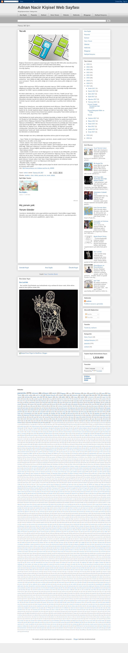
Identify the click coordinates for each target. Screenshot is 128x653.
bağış (59, 429)
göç (20, 409)
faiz (69, 397)
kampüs (19, 546)
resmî (66, 580)
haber (29, 533)
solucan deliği (69, 589)
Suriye (60, 426)
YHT (61, 488)
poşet (34, 442)
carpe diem (71, 509)
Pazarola (34, 15)
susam (27, 593)
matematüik (38, 562)
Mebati (71, 473)
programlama (85, 419)
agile (56, 491)
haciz (34, 533)
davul (50, 415)
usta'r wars (95, 604)
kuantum (103, 399)
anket (48, 495)
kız (31, 558)
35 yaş (62, 451)
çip (106, 411)
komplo (62, 439)
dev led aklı (29, 513)
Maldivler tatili (21, 473)
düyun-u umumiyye (22, 433)
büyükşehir (20, 509)
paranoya (60, 575)
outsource (80, 573)
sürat (99, 593)
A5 (96, 451)
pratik (34, 578)
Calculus (28, 458)
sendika (55, 586)
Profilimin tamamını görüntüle (93, 304)
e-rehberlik (66, 518)
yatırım (20, 448)
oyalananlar (92, 573)
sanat (41, 411)
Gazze (51, 424)
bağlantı (86, 500)
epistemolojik (64, 522)
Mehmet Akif (87, 473)
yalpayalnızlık (21, 611)
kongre (101, 417)
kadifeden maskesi (29, 544)
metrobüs (65, 419)
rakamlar (107, 578)
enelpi (36, 522)
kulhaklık (91, 553)
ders (19, 513)
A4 (93, 451)
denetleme (88, 511)
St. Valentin (33, 482)
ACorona (107, 451)
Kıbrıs (100, 469)
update (85, 446)
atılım (85, 497)
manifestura (90, 560)
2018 (88, 83)
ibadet (38, 437)
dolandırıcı (37, 517)
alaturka (68, 493)
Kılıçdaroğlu (106, 469)
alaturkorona (74, 493)
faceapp (67, 524)
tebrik (75, 596)
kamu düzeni (30, 546)
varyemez (20, 607)
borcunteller (95, 506)
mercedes (62, 564)
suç (31, 593)
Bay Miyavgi (106, 455)
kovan (109, 551)
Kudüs (48, 469)
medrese (36, 564)
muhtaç (68, 567)
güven (77, 531)
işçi (92, 542)
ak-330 (101, 491)
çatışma (107, 448)
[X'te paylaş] (58, 173)
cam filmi (48, 509)
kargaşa (104, 546)
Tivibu (85, 484)
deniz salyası (95, 511)
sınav (92, 404)
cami (42, 408)
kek (54, 439)
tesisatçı (62, 600)
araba (103, 413)
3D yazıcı (68, 451)
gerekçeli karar (105, 527)
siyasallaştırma (97, 587)
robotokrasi (20, 582)
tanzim (72, 420)
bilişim (33, 415)
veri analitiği (64, 607)
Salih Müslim (34, 480)
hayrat (93, 535)
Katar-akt (93, 468)
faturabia (92, 524)
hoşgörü (69, 537)
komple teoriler (33, 551)
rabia (53, 442)
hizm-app (58, 537)
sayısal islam (91, 584)
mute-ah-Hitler (81, 567)
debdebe (50, 431)
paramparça (53, 575)
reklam (63, 442)
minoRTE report (69, 566)
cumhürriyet (41, 511)
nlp (44, 571)
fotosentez (106, 526)
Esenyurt (64, 462)
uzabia (107, 604)
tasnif (20, 596)
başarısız (97, 500)
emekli (19, 404)
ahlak (73, 491)
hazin (109, 535)
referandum (105, 419)
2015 (88, 138)
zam (70, 393)
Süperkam (91, 482)
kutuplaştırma (93, 555)
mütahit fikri (65, 569)
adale (90, 489)
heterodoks (106, 435)
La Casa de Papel (39, 471)
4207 (78, 451)
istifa (82, 437)
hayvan (77, 435)
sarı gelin (26, 584)
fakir (82, 524)
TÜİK (98, 395)
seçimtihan (28, 587)
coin (36, 511)
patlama (101, 575)
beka (19, 408)
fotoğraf (98, 433)
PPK (102, 477)
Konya (80, 424)
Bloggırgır (87, 15)
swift (40, 593)
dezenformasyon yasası (79, 431)
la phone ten (46, 558)
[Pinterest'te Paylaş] (62, 173)
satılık (107, 442)
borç (50, 400)
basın (107, 406)
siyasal (82, 587)
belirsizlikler (66, 502)
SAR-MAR (93, 478)
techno (88, 596)
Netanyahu (80, 475)
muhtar (55, 567)
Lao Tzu (53, 471)
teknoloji (27, 397)
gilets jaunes (70, 529)
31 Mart (57, 451)
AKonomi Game (42, 453)
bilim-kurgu (76, 429)
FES (73, 462)
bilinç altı (79, 504)
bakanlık (92, 498)
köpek (54, 557)
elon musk (62, 400)
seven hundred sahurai (81, 586)
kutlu (68, 555)
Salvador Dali (41, 480)
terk (28, 600)
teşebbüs (72, 600)
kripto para (51, 553)
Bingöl (69, 457)
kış (34, 558)
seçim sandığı (21, 587)
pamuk (19, 442)
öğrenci (40, 406)
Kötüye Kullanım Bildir (87, 378)
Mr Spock (51, 475)
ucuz (76, 446)
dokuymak (30, 517)
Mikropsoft (26, 475)
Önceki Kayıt (73, 267)
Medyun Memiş (78, 473)
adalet (98, 397)
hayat (34, 417)
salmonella (90, 582)
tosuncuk (43, 446)
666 (90, 451)
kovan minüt (22, 553)
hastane (32, 404)
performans (36, 577)
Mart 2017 (91, 126)
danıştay (44, 431)
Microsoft (70, 413)
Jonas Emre (26, 468)
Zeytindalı (34, 489)
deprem (50, 397)
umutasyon (77, 604)
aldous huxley (88, 493)
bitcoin (38, 415)
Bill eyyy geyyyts (51, 457)
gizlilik (89, 529)
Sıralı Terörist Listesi (100, 148)
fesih (38, 526)
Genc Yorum (55, 15)
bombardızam (87, 506)
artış (84, 495)
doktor (91, 402)
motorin (24, 567)
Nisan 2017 (92, 124)
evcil (19, 524)
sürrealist (24, 595)
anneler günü (55, 495)
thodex (99, 600)
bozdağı (19, 508)
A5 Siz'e (101, 451)
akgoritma (52, 428)
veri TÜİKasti (49, 607)
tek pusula (102, 596)
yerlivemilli (37, 448)
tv (32, 604)
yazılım (101, 611)
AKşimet (50, 453)
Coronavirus (90, 397)
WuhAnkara (26, 488)
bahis (87, 498)
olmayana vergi (21, 573)
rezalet (94, 580)
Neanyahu (73, 475)
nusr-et (58, 571)
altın (71, 428)
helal (27, 537)
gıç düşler (105, 531)
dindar (51, 515)
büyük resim (68, 402)
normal (53, 571)
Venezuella (84, 486)
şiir (49, 406)
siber (39, 420)
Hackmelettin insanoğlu (37, 466)
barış (69, 500)
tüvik (66, 604)
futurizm (103, 433)
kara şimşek (92, 546)
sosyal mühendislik (86, 444)
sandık (47, 411)
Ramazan (83, 406)
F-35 (38, 424)
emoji (55, 433)
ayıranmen (32, 498)
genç (37, 435)
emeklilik (102, 520)
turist (57, 446)
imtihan (56, 437)
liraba (76, 558)
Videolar (66, 15)
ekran (59, 520)
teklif (39, 598)
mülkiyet (31, 569)
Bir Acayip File (98, 163)
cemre (82, 509)
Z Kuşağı (35, 428)
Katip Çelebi (26, 469)
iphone (82, 540)
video (109, 446)
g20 (39, 527)
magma (25, 560)
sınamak (46, 595)
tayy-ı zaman (43, 596)
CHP (23, 458)
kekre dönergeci (82, 547)
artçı (80, 495)
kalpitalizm (82, 544)
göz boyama (41, 531)
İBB (44, 397)
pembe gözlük (28, 577)
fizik (92, 408)
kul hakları (77, 553)
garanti (23, 435)
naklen (91, 569)
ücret (36, 449)
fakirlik (86, 433)
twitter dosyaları (38, 604)
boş (92, 429)
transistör (49, 446)
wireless (47, 609)
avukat (89, 497)
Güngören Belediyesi (100, 464)
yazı (25, 448)
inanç (107, 538)
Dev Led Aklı (23, 282)
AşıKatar (74, 455)
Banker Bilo (94, 455)
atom (37, 429)
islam (108, 540)
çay (23, 402)
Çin (25, 422)
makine (48, 560)
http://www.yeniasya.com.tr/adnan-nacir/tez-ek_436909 (38, 168)
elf (74, 520)
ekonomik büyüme (32, 520)
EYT (107, 460)
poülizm (29, 578)
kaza (53, 547)
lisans (81, 558)
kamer (88, 544)
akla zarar (34, 493)
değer (104, 513)
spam (30, 591)
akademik (107, 491)
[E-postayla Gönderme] (50, 172)
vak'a (64, 606)
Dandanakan (38, 460)
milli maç (54, 566)
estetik (99, 522)
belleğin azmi (83, 502)
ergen (64, 433)
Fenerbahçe (102, 462)
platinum (70, 577)
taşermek (65, 596)
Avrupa (78, 422)
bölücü (71, 508)
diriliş (68, 515)
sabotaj (50, 582)
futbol (96, 408)
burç (53, 508)
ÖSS (95, 448)
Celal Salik (34, 458)
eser (72, 433)
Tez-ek (90, 115)
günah (56, 435)
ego (85, 518)
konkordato (69, 439)
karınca (31, 547)
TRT (86, 413)
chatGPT (98, 509)
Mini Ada (33, 475)
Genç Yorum (88, 337)
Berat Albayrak (27, 457)
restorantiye (72, 580)
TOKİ (32, 484)
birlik (61, 506)
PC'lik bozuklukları (86, 477)
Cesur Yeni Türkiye (60, 458)
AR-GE (69, 422)
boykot (32, 408)
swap (49, 420)
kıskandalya (107, 557)
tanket (83, 595)
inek (61, 417)
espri (95, 522)
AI (65, 422)
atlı (81, 497)
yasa (29, 406)
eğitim (63, 397)
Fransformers (28, 464)
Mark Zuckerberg (35, 473)
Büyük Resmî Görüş (100, 236)
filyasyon (88, 526)
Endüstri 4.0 (34, 462)
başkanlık (65, 429)
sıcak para (39, 595)
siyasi (58, 411)
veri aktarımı (56, 607)
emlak (86, 415)
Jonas (20, 468)
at (108, 413)
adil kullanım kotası (30, 491)
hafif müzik (49, 533)
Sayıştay (56, 426)
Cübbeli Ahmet (26, 460)
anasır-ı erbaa (42, 495)
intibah (67, 540)
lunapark (90, 558)
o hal (67, 571)
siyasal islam (89, 587)
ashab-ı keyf (20, 497)
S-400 (83, 478)
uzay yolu (32, 606)
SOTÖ (107, 478)
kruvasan (65, 553)
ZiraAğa (40, 489)
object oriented (74, 571)
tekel (20, 598)
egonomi (96, 518)
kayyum (38, 439)
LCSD (27, 471)
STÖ (28, 480)
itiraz (67, 542)
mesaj (59, 419)
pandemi (20, 411)
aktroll (49, 402)
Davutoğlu (65, 460)
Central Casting (50, 458)
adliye (38, 491)
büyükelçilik (106, 508)
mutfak (88, 567)
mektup (45, 440)
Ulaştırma (29, 486)
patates (24, 442)
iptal (87, 540)
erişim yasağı (77, 522)
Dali (32, 460)
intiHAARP (61, 540)
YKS (91, 413)
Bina (65, 457)
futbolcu (19, 527)
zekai (80, 448)
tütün (61, 604)
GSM (43, 464)
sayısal (19, 444)
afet (39, 428)
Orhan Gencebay (35, 477)
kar (109, 437)
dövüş (79, 517)
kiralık (95, 417)
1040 (59, 449)
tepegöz (103, 598)
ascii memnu (93, 495)
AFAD (19, 453)
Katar (53, 406)
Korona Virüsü (63, 399)
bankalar (32, 500)
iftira (48, 437)
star (59, 591)
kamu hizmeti (45, 546)
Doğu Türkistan (86, 460)
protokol (65, 578)
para (103, 393)
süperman (87, 593)
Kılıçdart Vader (21, 471)
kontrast (67, 551)
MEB (64, 413)
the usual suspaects (91, 600)
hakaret (65, 533)
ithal (86, 437)
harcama (97, 533)
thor (104, 600)
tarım (77, 420)
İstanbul (36, 422)
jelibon (96, 542)
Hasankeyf (64, 466)
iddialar (107, 537)
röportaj (29, 582)
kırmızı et (94, 557)
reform (19, 420)
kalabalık (61, 544)
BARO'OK (84, 455)
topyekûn (38, 602)
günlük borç (66, 531)
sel (43, 444)
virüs (97, 393)
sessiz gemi (71, 586)
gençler (25, 404)
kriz (59, 404)
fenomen (33, 526)
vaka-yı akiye (75, 606)
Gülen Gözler (73, 464)
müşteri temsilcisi (84, 569)
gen (88, 527)
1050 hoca (65, 449)
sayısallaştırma (99, 584)
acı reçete (70, 489)
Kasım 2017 (92, 91)
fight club (56, 526)
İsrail (45, 406)
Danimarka (52, 460)
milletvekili (91, 409)
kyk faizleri (48, 557)
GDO (39, 464)
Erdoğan (53, 413)
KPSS (67, 424)
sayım (84, 584)
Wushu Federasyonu (53, 488)
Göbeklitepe (55, 464)
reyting (85, 580)
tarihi (104, 595)
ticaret (104, 420)
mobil (71, 419)
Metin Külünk (102, 473)
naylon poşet (98, 569)
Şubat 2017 (92, 129)
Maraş (27, 473)
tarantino (95, 595)
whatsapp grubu (36, 609)
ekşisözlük (40, 433)
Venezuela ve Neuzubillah (74, 486)
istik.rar (47, 542)
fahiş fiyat (77, 524)
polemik (88, 577)
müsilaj (40, 569)
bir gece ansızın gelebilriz (45, 506)
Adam (68, 453)
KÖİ (85, 424)
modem (99, 566)
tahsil (66, 420)
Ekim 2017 (91, 94)
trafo (73, 602)
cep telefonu (107, 429)
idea (19, 538)
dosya (55, 517)
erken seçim (84, 522)
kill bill (35, 549)
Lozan (93, 424)
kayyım (43, 439)
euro (108, 522)
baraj (47, 500)
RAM (67, 478)
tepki (25, 600)
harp (19, 535)
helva (31, 537)
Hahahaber (77, 393)
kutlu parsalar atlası (76, 555)
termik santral (34, 600)
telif (35, 446)
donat (51, 517)
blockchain (74, 506)
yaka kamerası (73, 609)
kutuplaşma (85, 555)
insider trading (34, 540)
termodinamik (42, 600)
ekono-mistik (106, 518)
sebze (27, 586)
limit (63, 558)
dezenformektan (97, 513)
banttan (38, 500)
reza (90, 580)
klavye (78, 549)
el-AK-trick (70, 520)
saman (96, 442)
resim (67, 442)
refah (32, 580)
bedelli (102, 500)
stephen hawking (97, 444)
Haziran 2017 (92, 118)
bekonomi (36, 502)
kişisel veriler (67, 409)
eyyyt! (50, 524)
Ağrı (69, 455)
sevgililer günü (91, 586)
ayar (20, 498)
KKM (63, 424)
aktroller (50, 493)
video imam (103, 607)
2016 (88, 135)
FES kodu (78, 462)
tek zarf (108, 596)
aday (89, 406)
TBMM (65, 426)
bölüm (96, 429)
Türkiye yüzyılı (103, 484)
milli (69, 440)
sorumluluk (86, 589)
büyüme (101, 429)
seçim (54, 393)
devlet (75, 402)
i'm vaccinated (97, 537)
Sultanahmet (53, 482)
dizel (94, 515)
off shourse (82, 571)
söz (58, 593)
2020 (88, 78)
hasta (47, 535)
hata (30, 417)
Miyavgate (38, 475)
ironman (95, 540)
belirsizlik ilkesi (59, 502)
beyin (61, 402)
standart (54, 591)
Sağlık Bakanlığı (56, 480)
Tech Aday (50, 484)
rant (102, 400)
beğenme (52, 504)
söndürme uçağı (52, 593)
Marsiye (49, 473)
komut (49, 551)
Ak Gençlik (74, 453)
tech (79, 596)
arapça (76, 495)
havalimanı (68, 535)
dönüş (99, 431)
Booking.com (76, 457)
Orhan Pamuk (66, 477)
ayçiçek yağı (26, 498)
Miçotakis (45, 475)
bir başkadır (105, 504)
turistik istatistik (105, 602)
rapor (93, 419)
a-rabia (49, 489)
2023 (88, 69)
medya (53, 419)
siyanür (73, 444)
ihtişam (34, 538)
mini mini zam (61, 566)
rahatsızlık (100, 578)
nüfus (63, 571)
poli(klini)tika (94, 577)
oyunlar (98, 573)
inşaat (75, 400)
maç (35, 440)
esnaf (90, 522)
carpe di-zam (64, 509)
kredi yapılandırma (43, 553)
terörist (95, 420)
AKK (35, 453)
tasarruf (108, 595)
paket (107, 409)
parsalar (84, 575)
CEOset (107, 457)
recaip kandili (26, 580)
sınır (104, 444)
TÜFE (93, 426)
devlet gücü (49, 513)
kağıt (63, 547)
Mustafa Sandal (65, 475)
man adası (59, 560)
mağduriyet (84, 562)
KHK (59, 413)
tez (45, 175)
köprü (19, 419)
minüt (85, 566)
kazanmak (49, 439)
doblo (19, 517)
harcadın (91, 533)
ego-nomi (90, 518)
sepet (60, 586)
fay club (98, 524)
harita (107, 533)
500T (86, 451)
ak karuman (95, 491)
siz (18, 589)
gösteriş (31, 531)
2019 (88, 80)
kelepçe (89, 547)
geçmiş (63, 529)
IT (54, 424)
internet (69, 400)
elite (78, 520)
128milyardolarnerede (92, 449)
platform (64, 577)
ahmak (82, 491)
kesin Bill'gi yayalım (27, 549)
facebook (96, 415)
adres (42, 491)
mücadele (106, 567)
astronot (27, 429)
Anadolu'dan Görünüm (27, 455)
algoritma (97, 413)
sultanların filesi (91, 591)
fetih (42, 526)
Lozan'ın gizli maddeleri (71, 471)
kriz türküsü (58, 553)
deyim (68, 513)
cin (23, 431)
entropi (58, 522)
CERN (19, 458)
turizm (19, 604)
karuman (26, 547)
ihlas (30, 538)
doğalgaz (98, 402)
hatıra (56, 535)
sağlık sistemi (21, 586)
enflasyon (45, 393)
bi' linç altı (65, 504)
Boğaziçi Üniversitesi (101, 422)
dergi (108, 511)
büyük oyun (85, 508)
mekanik (51, 564)
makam (31, 419)
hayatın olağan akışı (85, 535)
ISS (105, 466)
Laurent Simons (60, 471)
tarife (100, 595)
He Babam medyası (73, 466)
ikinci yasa (53, 538)
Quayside (62, 478)
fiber (51, 526)
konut (74, 409)
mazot (69, 562)
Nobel (109, 424)
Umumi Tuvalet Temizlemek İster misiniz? (94, 106)
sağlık (31, 444)
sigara (57, 587)
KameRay (63, 468)
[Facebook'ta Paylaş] (60, 173)
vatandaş (97, 446)
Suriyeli (60, 482)
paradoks (40, 575)
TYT (77, 426)
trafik (61, 602)
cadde (30, 509)
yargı (24, 406)
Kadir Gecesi (51, 468)
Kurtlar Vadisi (82, 469)
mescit (79, 564)
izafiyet (71, 542)
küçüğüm (88, 557)
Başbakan (20, 457)
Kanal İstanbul (74, 424)
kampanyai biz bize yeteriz (103, 544)
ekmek (79, 408)
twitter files (46, 604)
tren (84, 602)
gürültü (72, 531)
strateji (75, 591)
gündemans (58, 531)
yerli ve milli (39, 395)
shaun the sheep (42, 587)
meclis (84, 409)
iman (74, 538)
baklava (98, 498)
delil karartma (73, 511)
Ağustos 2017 (92, 99)
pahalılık (75, 404)
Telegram (57, 484)
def (63, 511)
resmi (72, 442)
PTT (106, 477)
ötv (26, 449)
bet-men (96, 502)
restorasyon (79, 580)
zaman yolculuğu (73, 448)
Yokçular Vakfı (93, 488)
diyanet (62, 415)
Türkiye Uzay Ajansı (100, 426)
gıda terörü (87, 531)
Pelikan (77, 406)
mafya (20, 560)
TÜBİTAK (90, 484)
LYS (32, 471)
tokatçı (27, 602)
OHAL (70, 406)
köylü (63, 557)
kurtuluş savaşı (55, 555)
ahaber (61, 491)
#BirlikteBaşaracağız (51, 449)
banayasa (20, 500)
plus (75, 577)
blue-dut (80, 506)
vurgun (29, 609)
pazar (26, 411)
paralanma (46, 575)
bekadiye (21, 502)
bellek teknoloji (74, 502)
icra (103, 537)
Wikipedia (20, 488)
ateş (73, 497)
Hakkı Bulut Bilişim (48, 466)
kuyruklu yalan (101, 555)
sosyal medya (28, 395)
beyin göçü (25, 408)
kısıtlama (91, 439)
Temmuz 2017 (93, 102)
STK (24, 480)
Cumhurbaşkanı (27, 413)
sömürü (44, 593)
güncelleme (62, 435)
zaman (101, 411)
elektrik (55, 400)
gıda (82, 531)
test (38, 446)
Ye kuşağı (73, 488)
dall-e (55, 511)
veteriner (88, 607)
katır (40, 547)
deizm (67, 511)
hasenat (36, 535)
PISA (93, 477)
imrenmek (98, 538)
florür (97, 526)
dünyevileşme (106, 431)
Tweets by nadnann (90, 327)
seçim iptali (106, 586)
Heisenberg (83, 466)
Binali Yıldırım (91, 422)
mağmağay (20, 564)
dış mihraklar (51, 518)
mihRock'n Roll (21, 566)
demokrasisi (81, 511)
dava (47, 408)
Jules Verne (33, 468)
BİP (108, 422)
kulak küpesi (84, 553)
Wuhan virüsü (43, 488)
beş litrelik (59, 504)
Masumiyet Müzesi (57, 473)
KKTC (44, 468)
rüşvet (34, 582)
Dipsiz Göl (71, 460)
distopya (56, 415)
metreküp (96, 564)
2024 (88, 67)
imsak (103, 538)
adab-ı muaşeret (83, 489)
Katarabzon (106, 468)
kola (83, 549)
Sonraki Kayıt (24, 267)
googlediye (94, 529)
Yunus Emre (107, 488)
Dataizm (59, 460)
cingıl (108, 509)
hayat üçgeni (76, 535)
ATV (60, 453)
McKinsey (65, 473)
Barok (100, 455)
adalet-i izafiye (105, 489)
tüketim (66, 446)
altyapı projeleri (101, 493)
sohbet (53, 589)
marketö (19, 440)
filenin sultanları (80, 526)
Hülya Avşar (95, 466)
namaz (86, 440)
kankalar (58, 546)
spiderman (36, 591)
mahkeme (106, 439)
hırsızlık (90, 537)
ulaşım (80, 446)
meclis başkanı (28, 564)
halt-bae (74, 533)
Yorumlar (90, 317)
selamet (42, 586)
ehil (100, 518)
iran (91, 540)
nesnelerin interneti (27, 571)
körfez (59, 557)
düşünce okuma (36, 518)
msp (29, 567)
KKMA (39, 468)
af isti (47, 491)
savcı (34, 420)
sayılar (79, 584)
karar (29, 439)
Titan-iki (70, 484)
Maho (101, 471)
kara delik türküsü (77, 546)
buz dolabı (58, 508)
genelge (93, 527)
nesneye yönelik (38, 571)
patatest (96, 575)
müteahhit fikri (80, 440)
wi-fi (43, 609)
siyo (103, 587)
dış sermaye (59, 518)
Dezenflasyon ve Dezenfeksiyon (99, 266)
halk (69, 533)
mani (70, 560)
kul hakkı (71, 553)
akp (93, 395)
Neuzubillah (93, 475)
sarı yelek (102, 442)
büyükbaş (99, 508)
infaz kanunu (21, 540)
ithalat (57, 542)
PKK (98, 477)
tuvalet (28, 604)
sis (78, 587)
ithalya (62, 542)
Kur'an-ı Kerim (59, 469)
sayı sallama (73, 584)
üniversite (75, 395)
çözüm (30, 422)
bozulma (31, 508)
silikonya (70, 587)
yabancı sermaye (64, 609)
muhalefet (40, 567)
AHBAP (30, 453)
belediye (105, 395)
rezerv (21, 400)
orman (49, 573)
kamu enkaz (38, 546)
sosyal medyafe (102, 589)
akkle (28, 493)
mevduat (102, 564)
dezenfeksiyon (75, 513)
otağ (64, 573)
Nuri (105, 475)
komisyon (26, 551)
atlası (77, 497)
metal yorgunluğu (62, 440)
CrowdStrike (100, 458)
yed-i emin (41, 613)
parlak (79, 575)
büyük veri (92, 508)
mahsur (37, 560)
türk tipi (57, 604)
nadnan (21, 194)
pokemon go (81, 577)
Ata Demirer (54, 455)
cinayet (103, 509)
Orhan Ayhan (26, 477)
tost (57, 602)
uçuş (56, 606)
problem (87, 404)
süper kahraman (58, 420)
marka (104, 560)
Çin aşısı (90, 448)
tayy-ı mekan (36, 596)
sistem (107, 400)
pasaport (90, 575)
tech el (83, 596)
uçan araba (44, 606)
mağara (40, 440)
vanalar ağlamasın (92, 606)
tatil (24, 596)
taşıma (70, 596)
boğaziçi (87, 429)
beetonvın (108, 500)
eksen (64, 520)
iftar (26, 538)
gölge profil (20, 531)
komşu (53, 551)
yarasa (42, 611)
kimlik (89, 417)
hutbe (23, 437)
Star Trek (40, 482)
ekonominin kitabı (52, 520)
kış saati (39, 558)
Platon (50, 478)
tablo (108, 444)
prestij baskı (48, 578)
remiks (41, 580)
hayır (105, 535)
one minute (38, 573)
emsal (23, 522)
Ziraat (45, 489)
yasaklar (75, 611)
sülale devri (72, 593)
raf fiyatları (94, 578)
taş (54, 596)
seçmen (34, 587)
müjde (69, 404)
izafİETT (76, 542)
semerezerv (49, 586)
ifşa (57, 417)
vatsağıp (26, 607)
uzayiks (38, 606)
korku (75, 439)
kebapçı (68, 547)
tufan (99, 602)
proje (54, 578)
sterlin (70, 591)
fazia (109, 524)
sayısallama (25, 444)
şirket (44, 449)
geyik (87, 395)
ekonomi (35, 393)
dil (44, 515)
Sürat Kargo (99, 482)
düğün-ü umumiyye (104, 517)
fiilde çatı (62, 526)
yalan (95, 411)
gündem (25, 409)
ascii (105, 428)
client (32, 175)
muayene (34, 567)
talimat (22, 446)
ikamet (39, 538)
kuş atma (33, 557)
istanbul (29, 542)
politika (29, 442)
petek (50, 577)
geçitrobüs (46, 529)
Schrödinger (65, 480)
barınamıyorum (62, 500)
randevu (58, 442)
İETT (40, 449)
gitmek (76, 529)
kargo (77, 417)
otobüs (68, 573)
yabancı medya (54, 609)
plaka (59, 577)
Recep (43, 426)
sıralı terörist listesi (54, 595)
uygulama (91, 446)
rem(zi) (36, 580)
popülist (24, 578)
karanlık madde (22, 439)
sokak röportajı (60, 589)
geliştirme (80, 527)
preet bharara (41, 578)
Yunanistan (100, 488)
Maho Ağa (106, 471)
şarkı (41, 422)
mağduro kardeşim (99, 562)
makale (42, 560)
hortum (64, 537)
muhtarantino (61, 567)
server (65, 586)
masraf (47, 419)
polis (106, 577)
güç (25, 417)
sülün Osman (80, 593)
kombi (107, 549)
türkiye (71, 446)
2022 (88, 72)
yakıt (80, 609)
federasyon (21, 526)
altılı (108, 493)
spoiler (41, 591)
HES (29, 466)
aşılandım (55, 498)
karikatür (83, 417)
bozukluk (25, 508)
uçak (26, 400)
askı (23, 429)
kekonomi (74, 547)
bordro (101, 506)
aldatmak (81, 493)
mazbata (64, 562)
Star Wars (46, 482)
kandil (48, 404)
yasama (81, 611)
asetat (99, 495)
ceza (20, 431)
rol (25, 582)
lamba (58, 558)
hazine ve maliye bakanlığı (95, 435)
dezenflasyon (69, 431)
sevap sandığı (54, 444)
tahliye (78, 595)
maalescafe (96, 558)
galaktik (43, 527)
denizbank (102, 511)
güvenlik (20, 417)
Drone (93, 460)
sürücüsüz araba (31, 595)
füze (108, 433)
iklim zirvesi (59, 538)
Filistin (31, 400)
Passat (29, 478)
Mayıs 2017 (92, 121)
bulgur (48, 508)
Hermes (89, 466)
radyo (85, 578)
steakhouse (64, 591)
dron (60, 517)
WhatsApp (106, 486)
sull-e (79, 591)
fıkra (24, 527)
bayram (48, 429)
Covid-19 (93, 458)
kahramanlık (54, 544)
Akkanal (80, 453)
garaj (19, 435)
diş (97, 515)
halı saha (80, 533)
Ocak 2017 (91, 132)
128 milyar (71, 449)
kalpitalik (76, 544)
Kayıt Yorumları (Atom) (51, 274)
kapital (63, 546)
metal (55, 440)
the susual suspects (80, 600)
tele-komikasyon (70, 598)
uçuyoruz (51, 606)
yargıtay (58, 611)
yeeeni (47, 613)
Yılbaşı (29, 428)
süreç (19, 595)
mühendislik (20, 569)
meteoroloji (89, 564)
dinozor (57, 515)
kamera (93, 544)
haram (85, 533)
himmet (45, 537)
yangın (30, 611)
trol (53, 446)
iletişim (69, 538)
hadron (43, 533)
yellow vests (61, 613)
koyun (79, 439)
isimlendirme (102, 540)
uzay (30, 399)
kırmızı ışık (100, 557)
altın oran (20, 495)
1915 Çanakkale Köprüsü (23, 451)
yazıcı (96, 611)
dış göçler (44, 518)
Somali (19, 482)
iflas (22, 538)
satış (54, 584)
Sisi (82, 413)
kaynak (44, 547)
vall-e (85, 606)
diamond (30, 515)
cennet (87, 509)
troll (108, 404)
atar (69, 497)
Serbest (43, 15)
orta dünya (100, 440)
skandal (79, 444)
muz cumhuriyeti (99, 567)
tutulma (23, 604)
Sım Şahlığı (106, 482)
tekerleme (25, 598)
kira (58, 439)
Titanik (80, 484)
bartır (56, 500)
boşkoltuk (38, 508)
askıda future (51, 497)
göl (108, 529)
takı (18, 446)
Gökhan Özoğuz (64, 464)
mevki (107, 564)
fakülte (86, 524)
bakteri (103, 498)
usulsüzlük (101, 604)
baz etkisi (54, 429)
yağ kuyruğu (22, 613)
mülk (26, 569)
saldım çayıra (74, 582)
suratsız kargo (21, 593)
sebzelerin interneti (34, 586)
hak (60, 533)
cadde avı (36, 509)
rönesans (91, 442)
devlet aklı (42, 513)
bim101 (90, 504)
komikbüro (20, 551)
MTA (92, 471)
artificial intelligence (83, 428)
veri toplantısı (81, 607)
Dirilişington (78, 460)
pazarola (41, 175)
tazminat (50, 596)
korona (54, 404)
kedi (60, 409)
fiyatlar (93, 526)
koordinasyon (81, 551)
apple (75, 428)
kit (48, 549)
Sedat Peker (72, 480)
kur (82, 395)
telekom (77, 598)
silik (65, 587)
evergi (22, 524)
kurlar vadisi (34, 555)
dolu (47, 517)
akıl (63, 428)
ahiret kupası (67, 491)
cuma (27, 431)
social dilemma (46, 589)
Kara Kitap (69, 468)
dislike (72, 515)
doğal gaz (72, 408)
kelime (94, 547)
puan (31, 411)
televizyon (76, 411)
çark (103, 448)
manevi (65, 560)
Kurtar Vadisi (74, 469)
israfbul (23, 542)
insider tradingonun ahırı (45, 540)
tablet (61, 595)
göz (35, 531)
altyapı (66, 428)
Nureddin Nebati (22, 426)
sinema (68, 444)
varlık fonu (101, 606)
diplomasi (89, 431)
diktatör (40, 515)
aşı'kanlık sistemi (48, 498)
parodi (91, 393)
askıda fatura (43, 497)
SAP (87, 478)
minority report (78, 566)
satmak (49, 584)
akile (25, 493)
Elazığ (23, 462)
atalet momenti (63, 497)
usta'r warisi (88, 604)
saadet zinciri (40, 582)
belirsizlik (52, 502)
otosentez (74, 573)
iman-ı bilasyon (80, 538)
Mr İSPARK (57, 475)
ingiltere (27, 540)
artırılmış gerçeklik (94, 428)
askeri (31, 497)
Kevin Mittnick (34, 469)
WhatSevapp (99, 486)
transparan (78, 602)
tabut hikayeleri (72, 595)
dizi (87, 402)
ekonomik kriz (79, 415)
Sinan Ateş (92, 480)
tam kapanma (29, 446)
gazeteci (55, 527)
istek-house (35, 542)
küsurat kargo (81, 557)
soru (81, 589)
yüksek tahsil (54, 448)
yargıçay (64, 611)
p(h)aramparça (105, 573)
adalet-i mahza (21, 491)
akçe (55, 493)
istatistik (78, 437)
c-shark (26, 509)
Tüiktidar (96, 484)
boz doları (106, 506)
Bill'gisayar (59, 457)
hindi (50, 537)
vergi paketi (41, 607)
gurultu (104, 529)
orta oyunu (55, 573)
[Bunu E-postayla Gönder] (54, 173)
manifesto (75, 560)
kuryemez (63, 555)
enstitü (52, 522)
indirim (61, 437)
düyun (96, 517)
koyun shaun (30, 553)
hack (68, 435)
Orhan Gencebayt (45, 477)
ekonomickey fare (22, 520)
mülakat (78, 419)
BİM (98, 457)
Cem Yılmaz (42, 458)
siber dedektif (51, 587)
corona (44, 415)
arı (87, 495)
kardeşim (98, 546)
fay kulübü (104, 524)
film (88, 408)
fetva (46, 526)
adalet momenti (96, 489)
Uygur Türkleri (37, 486)
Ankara (36, 455)
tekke (34, 598)
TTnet (39, 484)
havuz (72, 435)
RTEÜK (72, 478)
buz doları (65, 508)
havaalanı (62, 535)
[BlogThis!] (56, 173)
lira (73, 558)
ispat (19, 542)
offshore (89, 571)
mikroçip (28, 566)
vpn (25, 609)
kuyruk (107, 417)
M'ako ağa (81, 471)
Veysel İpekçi (92, 486)
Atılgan (60, 455)
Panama (24, 478)
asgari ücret (105, 397)
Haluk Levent (57, 466)
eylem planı (80, 433)
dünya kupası (90, 517)
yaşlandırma (34, 613)
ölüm (22, 449)
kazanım (58, 547)
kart (33, 439)
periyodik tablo (44, 577)
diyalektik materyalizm (81, 515)
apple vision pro (64, 495)
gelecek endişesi (63, 527)
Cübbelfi (107, 458)
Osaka (78, 477)
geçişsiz (58, 529)
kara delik (54, 409)
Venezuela (63, 486)
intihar (66, 417)
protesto (59, 578)
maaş (75, 397)
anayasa (95, 406)
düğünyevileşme (21, 518)
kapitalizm (69, 546)
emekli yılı (96, 520)
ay (40, 429)
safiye (55, 582)
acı (65, 489)
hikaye (52, 417)
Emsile (28, 462)
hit (53, 537)
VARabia (52, 486)
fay (90, 433)
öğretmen (30, 449)
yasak (34, 406)
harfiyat (32, 409)
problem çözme (40, 442)
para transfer (33, 575)
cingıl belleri (20, 511)
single (75, 587)
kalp (71, 544)
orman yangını (100, 409)
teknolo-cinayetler (60, 598)
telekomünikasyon (85, 598)
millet (38, 566)
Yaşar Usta (66, 488)
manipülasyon (98, 560)
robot (81, 442)
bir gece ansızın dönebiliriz (31, 506)
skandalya (23, 589)
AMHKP (55, 453)
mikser (33, 566)
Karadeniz (87, 468)
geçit (41, 529)
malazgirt (53, 560)
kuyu (23, 557)
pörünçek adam (72, 578)
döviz (57, 397)
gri (99, 529)
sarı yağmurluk (34, 584)
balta (108, 498)
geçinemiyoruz (35, 529)
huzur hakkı (29, 437)
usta (83, 604)
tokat (22, 602)
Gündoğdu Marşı (82, 464)
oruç (60, 573)
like (101, 439)
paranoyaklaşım (68, 575)
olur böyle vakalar (30, 573)
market (82, 397)
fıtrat (28, 527)
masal (63, 404)
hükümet (79, 537)
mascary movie (30, 562)
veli (102, 446)
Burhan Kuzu (84, 457)
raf (89, 578)
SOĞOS (19, 480)
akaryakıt (20, 493)
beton (82, 399)
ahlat (78, 491)
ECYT (97, 460)
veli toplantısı (33, 607)
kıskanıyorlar (22, 558)
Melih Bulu (94, 473)
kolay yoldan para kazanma (92, 549)
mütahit (59, 569)
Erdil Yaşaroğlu (44, 413)
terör (19, 402)
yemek (67, 613)
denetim (56, 431)
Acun (64, 453)
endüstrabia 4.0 (30, 522)
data (60, 511)
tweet (61, 446)
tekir (30, 598)
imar (37, 409)
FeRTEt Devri (94, 462)
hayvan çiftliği (84, 435)
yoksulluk (47, 448)
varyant (107, 606)
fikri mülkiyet (71, 526)
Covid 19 (87, 458)
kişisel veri (72, 549)
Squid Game (25, 482)
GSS (47, 424)
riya (102, 580)
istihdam (42, 542)
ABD (62, 422)
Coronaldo (80, 458)
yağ (28, 448)
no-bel (48, 571)
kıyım (28, 558)
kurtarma (48, 555)
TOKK (27, 484)
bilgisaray (26, 415)
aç (37, 498)
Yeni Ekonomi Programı (82, 488)
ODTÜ (109, 475)
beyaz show (29, 504)
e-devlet (35, 433)
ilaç (65, 538)
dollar (43, 517)
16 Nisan (107, 449)
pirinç (55, 577)
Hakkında (76, 15)
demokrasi (53, 408)
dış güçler (39, 399)
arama (70, 495)
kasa (36, 547)
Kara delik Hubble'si (78, 468)
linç (69, 558)
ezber (55, 524)
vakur (81, 606)
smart (33, 589)
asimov (26, 497)
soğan (69, 411)
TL (73, 426)
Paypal (45, 478)
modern (19, 567)
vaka (69, 606)
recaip (98, 419)
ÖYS (99, 448)
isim (73, 437)
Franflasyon (20, 464)
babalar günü (81, 498)
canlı (53, 509)
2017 (88, 86)
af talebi (52, 491)
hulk (74, 537)
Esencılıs (58, 462)
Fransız (34, 464)
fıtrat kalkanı (33, 527)
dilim (47, 515)
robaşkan (107, 580)
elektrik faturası (48, 433)
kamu (24, 546)
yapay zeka (36, 397)
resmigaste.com (59, 580)
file (93, 433)
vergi (67, 395)
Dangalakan (45, 460)
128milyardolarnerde (80, 449)
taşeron (83, 420)
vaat (61, 606)
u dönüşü (70, 604)
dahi (47, 511)
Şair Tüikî (97, 280)
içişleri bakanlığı (96, 437)
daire (51, 511)
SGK (103, 478)
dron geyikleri (66, 517)
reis (24, 420)
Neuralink (87, 475)
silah (61, 587)
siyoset (107, 587)
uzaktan (19, 606)
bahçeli (56, 402)
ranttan (19, 580)
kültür (75, 557)
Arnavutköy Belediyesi (45, 455)
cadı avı (42, 509)
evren (27, 524)
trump (19, 406)
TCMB (19, 484)
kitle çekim (57, 549)
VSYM (57, 486)
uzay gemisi (25, 606)
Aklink (85, 453)
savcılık (63, 584)
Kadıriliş (57, 468)
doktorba (24, 517)
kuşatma (39, 557)
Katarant (20, 469)
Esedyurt (52, 462)
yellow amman (54, 613)
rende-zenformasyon (49, 580)
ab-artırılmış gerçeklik (58, 489)
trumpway (93, 602)
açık (41, 498)
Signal (87, 480)
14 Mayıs (101, 449)
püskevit (80, 578)
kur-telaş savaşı (26, 555)
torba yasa (83, 411)
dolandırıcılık (69, 415)
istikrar (52, 542)
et (75, 433)
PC (29, 426)
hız (35, 437)
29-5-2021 (27, 194)
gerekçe (98, 527)
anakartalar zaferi (33, 495)
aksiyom (45, 493)
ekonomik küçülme (42, 520)
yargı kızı (52, 611)
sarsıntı (20, 584)
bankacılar (26, 500)
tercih (89, 420)
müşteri (76, 569)
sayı (68, 584)
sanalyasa (101, 582)
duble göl (73, 517)
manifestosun (82, 560)
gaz (28, 435)
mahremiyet (31, 560)
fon (101, 526)
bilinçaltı (85, 504)
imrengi (92, 538)
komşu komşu (60, 551)
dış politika (106, 402)
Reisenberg (49, 426)
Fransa (42, 424)
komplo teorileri (42, 551)
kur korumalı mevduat (100, 553)
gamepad (49, 527)
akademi (27, 175)
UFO (108, 426)
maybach (58, 562)
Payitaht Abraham (37, 478)
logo (85, 558)
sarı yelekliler (42, 584)
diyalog (89, 515)
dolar (85, 393)
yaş (32, 448)
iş (102, 437)
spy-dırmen (47, 591)
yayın (85, 611)
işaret (88, 542)
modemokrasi (106, 566)
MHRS (87, 471)
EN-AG (102, 460)
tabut (65, 595)
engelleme (42, 522)
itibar (90, 437)
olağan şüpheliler (96, 571)
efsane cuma (79, 518)
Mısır (98, 424)
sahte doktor (61, 582)
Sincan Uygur (100, 480)
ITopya (108, 466)
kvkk (44, 557)
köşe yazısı (69, 557)
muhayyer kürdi (48, 567)
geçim (41, 435)
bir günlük (55, 506)
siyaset (20, 397)
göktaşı (51, 435)
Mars (27, 402)
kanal (72, 417)
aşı (34, 399)
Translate (99, 371)
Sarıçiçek (48, 480)
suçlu (35, 593)
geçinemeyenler (26, 529)
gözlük (52, 531)
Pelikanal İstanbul (36, 426)
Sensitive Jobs (80, 480)
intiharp (77, 540)
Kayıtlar (89, 314)
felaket (27, 526)
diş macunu (102, 515)
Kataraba (100, 468)
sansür (53, 411)
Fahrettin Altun (85, 462)
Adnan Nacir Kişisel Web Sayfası (48, 7)
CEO (102, 457)
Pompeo (56, 478)
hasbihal (30, 535)
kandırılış (52, 546)
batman (20, 415)
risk (98, 580)
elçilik (86, 520)
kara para (85, 546)
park (75, 575)
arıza (101, 428)
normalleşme (93, 440)
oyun (97, 400)
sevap (47, 444)
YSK (70, 399)
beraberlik (90, 502)
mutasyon (74, 567)
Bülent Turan (92, 457)
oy (93, 400)
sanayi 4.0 (108, 582)
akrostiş (40, 493)
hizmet (19, 437)
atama (32, 429)
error (68, 433)
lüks (79, 409)
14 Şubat (53, 422)
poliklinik (101, 577)
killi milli (40, 549)
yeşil (42, 448)
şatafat (46, 422)
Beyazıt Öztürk (36, 457)
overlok (86, 573)
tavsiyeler (29, 596)
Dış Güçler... (23, 192)
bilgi (71, 504)
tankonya (89, 595)
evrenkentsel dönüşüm (42, 524)
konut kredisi (74, 551)
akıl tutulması (61, 493)
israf (43, 404)
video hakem (95, 607)
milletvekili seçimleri (45, 566)
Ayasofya (84, 422)
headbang (21, 537)
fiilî (66, 526)
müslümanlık (53, 569)
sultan (84, 591)
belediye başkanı (44, 502)
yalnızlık (92, 609)
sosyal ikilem (93, 589)
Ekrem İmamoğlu (31, 424)
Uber (24, 486)
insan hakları (68, 437)
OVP (20, 477)
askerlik (36, 497)
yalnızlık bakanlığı (100, 609)
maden (25, 419)
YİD (20, 489)
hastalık (52, 535)
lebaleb (97, 439)
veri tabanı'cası (72, 607)
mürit (36, 569)
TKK (23, 484)
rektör (29, 420)
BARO (78, 455)
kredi (35, 553)
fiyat (46, 399)
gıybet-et (99, 531)
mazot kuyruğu (76, 562)
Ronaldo (78, 478)
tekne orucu (44, 598)
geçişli (52, 529)
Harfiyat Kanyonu (101, 15)
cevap (92, 509)
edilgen (72, 518)
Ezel (69, 462)
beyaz (23, 504)
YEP (25, 428)
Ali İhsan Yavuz (102, 453)
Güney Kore (91, 464)
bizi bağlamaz (67, 506)
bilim (74, 504)
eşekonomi (61, 524)
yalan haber (86, 609)
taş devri (59, 596)
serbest (86, 347)
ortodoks (107, 440)
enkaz (48, 522)
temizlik (97, 598)
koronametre (96, 551)
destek (22, 513)
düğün (29, 433)
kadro (106, 437)
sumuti (97, 591)
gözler (47, 531)
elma (82, 520)
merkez (50, 440)
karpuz (20, 547)
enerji (59, 433)
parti (81, 404)
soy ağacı (25, 591)
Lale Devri (47, 471)
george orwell (105, 415)
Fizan (107, 462)
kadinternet (38, 544)
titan (19, 602)
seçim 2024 (99, 586)
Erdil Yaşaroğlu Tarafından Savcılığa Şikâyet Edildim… (100, 178)
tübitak (53, 175)
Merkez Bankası (35, 402)
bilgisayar (43, 400)
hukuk (38, 404)
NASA (76, 413)
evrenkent (32, 524)
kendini (107, 547)
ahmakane (88, 491)
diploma (81, 402)
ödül (19, 449)
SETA (98, 478)
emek (90, 520)
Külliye (95, 469)
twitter (90, 411)
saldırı (80, 582)
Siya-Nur (107, 480)
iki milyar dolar (45, 538)
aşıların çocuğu (72, 498)
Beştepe (44, 457)
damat (39, 431)
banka (37, 400)
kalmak (66, 544)
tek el (97, 596)
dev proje (36, 513)
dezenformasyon (63, 408)
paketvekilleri (20, 575)
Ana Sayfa (23, 15)
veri (105, 446)
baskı (78, 500)
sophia (76, 589)
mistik (89, 566)
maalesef (103, 558)
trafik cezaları (67, 602)
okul (109, 399)
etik (84, 408)
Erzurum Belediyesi (43, 462)
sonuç (63, 411)
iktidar (19, 399)
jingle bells (102, 542)
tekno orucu (52, 598)
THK (70, 426)
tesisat (56, 600)
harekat (102, 533)
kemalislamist (101, 547)
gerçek (19, 529)
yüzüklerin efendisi (63, 448)
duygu (94, 431)
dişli (108, 515)
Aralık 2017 (92, 88)
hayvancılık (99, 535)
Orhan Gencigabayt (56, 477)
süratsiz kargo (105, 593)
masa (24, 440)
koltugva (102, 549)
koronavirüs (103, 551)
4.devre (73, 451)
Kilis (40, 469)
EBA (24, 424)
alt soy (95, 493)
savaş (58, 584)
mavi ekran (45, 562)
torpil (103, 404)
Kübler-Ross (89, 469)
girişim (46, 435)
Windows (20, 428)
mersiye (68, 564)
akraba (58, 428)
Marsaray (43, 473)
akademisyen (45, 428)
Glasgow (49, 464)
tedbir (98, 404)
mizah (94, 566)
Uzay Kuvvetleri (45, 486)
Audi (65, 455)
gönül (26, 531)
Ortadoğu (73, 477)
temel (93, 598)
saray (50, 399)
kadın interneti (46, 544)
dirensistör (62, 515)
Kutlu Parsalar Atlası (100, 207)
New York (100, 475)
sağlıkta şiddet (37, 444)
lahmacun (53, 558)
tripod (88, 602)
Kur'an (52, 469)
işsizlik (42, 409)
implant (87, 538)
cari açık (58, 509)
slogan (28, 589)
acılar (76, 489)
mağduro (91, 562)
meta (83, 564)
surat (108, 591)
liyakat (24, 399)
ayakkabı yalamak (106, 497)
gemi (85, 527)
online (44, 573)
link (66, 558)
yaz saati (91, 611)
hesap (46, 417)
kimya (45, 549)
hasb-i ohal (23, 535)
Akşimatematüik (92, 453)
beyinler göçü (45, 504)
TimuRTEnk (63, 484)
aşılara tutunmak (63, 498)
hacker (38, 533)
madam (108, 558)
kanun (48, 409)
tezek (48, 175)
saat (46, 582)
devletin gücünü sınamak (59, 513)
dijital (35, 515)
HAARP (24, 466)
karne (109, 546)
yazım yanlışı (107, 611)
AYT (74, 422)
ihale (52, 437)
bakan (102, 406)
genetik (32, 435)
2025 (88, 64)
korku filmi (88, 551)
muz (92, 567)
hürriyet (84, 537)
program (48, 442)
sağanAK (107, 584)
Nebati (44, 402)
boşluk (43, 508)
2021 (88, 75)
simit (44, 420)
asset (57, 497)
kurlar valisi (41, 555)
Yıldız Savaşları (26, 489)
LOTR (89, 424)
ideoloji (43, 437)
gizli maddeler (82, 529)
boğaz (82, 429)
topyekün (44, 602)
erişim (70, 522)
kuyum (27, 557)
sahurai (68, 582)
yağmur (28, 613)
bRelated (76, 200)
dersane (62, 431)
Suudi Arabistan (83, 482)
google (108, 408)
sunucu (103, 591)
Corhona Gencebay (71, 458)
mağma (107, 562)
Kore (43, 469)
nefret (104, 569)
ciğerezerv (27, 511)
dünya (83, 517)
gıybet (93, 531)
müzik (71, 569)
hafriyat (56, 533)
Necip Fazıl (103, 424)
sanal (96, 582)
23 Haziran (50, 451)
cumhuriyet (33, 431)
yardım (46, 611)
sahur (36, 411)
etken (103, 522)
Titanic (75, 484)
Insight (58, 424)
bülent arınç (78, 508)
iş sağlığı (82, 542)
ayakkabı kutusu (96, 497)
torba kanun (51, 602)
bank (44, 429)
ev (91, 415)
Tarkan (44, 484)
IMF (101, 466)
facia (72, 524)
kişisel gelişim (65, 549)
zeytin (84, 448)
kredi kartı (85, 439)
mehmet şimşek (43, 564)
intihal (36, 175)
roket (86, 442)
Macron (96, 471)
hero (35, 537)
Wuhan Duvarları (35, 488)
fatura (91, 399)
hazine (40, 417)
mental (56, 564)
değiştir (24, 515)
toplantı (32, 602)
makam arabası (39, 419)
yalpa (107, 609)
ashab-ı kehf (106, 495)
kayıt (49, 547)
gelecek (102, 408)
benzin (70, 429)
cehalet (78, 509)
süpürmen (94, 593)
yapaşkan (36, 611)
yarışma (70, 611)
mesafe (74, 564)
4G (82, 451)
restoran (77, 442)
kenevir (19, 549)
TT (35, 484)
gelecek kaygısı (72, 527)
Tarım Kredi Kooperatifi (84, 426)
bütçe (37, 408)
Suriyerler (76, 482)
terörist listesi (50, 600)
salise (85, 582)
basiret (73, 500)
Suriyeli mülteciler (68, 482)
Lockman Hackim (62, 406)
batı (82, 500)
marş (23, 562)
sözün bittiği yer (64, 593)
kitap (52, 549)
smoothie (39, 589)
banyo (43, 500)
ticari (108, 600)
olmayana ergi (105, 571)
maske (81, 400)
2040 (45, 451)
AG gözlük (24, 453)
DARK (36, 413)
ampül (25, 495)
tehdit (93, 596)
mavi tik (52, 562)
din (87, 399)
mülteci (73, 440)
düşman (29, 518)
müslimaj (46, 569)
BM (89, 455)
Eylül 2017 (91, 96)
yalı (26, 611)
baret (52, 500)
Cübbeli (19, 460)
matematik (30, 440)
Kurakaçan (67, 469)
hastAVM (42, 535)
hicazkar (40, 537)
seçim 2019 (62, 444)
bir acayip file (97, 504)
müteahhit (87, 400)
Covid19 (19, 424)
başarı (91, 500)
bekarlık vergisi (28, 502)
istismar (97, 399)
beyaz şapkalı (37, 504)
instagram (55, 540)
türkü (55, 399)
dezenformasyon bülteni (86, 513)
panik (26, 575)
